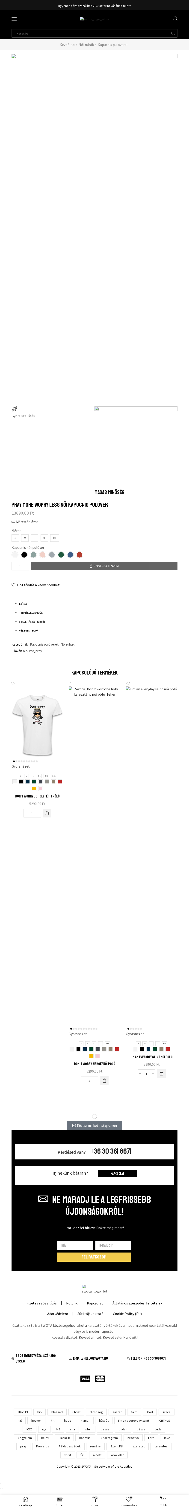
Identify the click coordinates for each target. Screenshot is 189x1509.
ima (31, 651)
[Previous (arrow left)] (0, 1488)
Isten (88, 1429)
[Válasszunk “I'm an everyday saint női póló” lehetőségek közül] (161, 1073)
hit (52, 1420)
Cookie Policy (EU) (127, 1313)
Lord (151, 1438)
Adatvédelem (57, 1313)
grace (166, 1412)
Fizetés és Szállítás (42, 1303)
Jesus (105, 1429)
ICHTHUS (164, 1420)
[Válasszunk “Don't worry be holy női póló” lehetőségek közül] (104, 1080)
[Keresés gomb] (173, 33)
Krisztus (133, 1438)
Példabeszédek (70, 1446)
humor (85, 1420)
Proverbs (42, 1446)
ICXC (29, 1429)
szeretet (139, 1446)
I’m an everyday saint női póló (152, 1057)
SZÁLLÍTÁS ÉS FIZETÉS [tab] (32, 621)
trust (67, 1455)
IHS (58, 1429)
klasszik (64, 1438)
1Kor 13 (23, 1412)
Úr (81, 1455)
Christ (76, 1412)
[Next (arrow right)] (2, 1488)
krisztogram (109, 1438)
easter (117, 1412)
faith (134, 1412)
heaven (36, 1420)
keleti (45, 1438)
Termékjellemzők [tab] (31, 612)
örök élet (117, 1455)
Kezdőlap (67, 44)
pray (38, 651)
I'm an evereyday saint (133, 1420)
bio (25, 651)
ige (44, 1429)
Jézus (141, 1429)
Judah (123, 1429)
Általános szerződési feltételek (137, 1303)
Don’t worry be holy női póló (94, 1064)
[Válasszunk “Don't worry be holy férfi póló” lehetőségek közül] (47, 813)
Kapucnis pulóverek (113, 44)
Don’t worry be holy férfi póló (37, 796)
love (167, 1438)
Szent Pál (116, 1446)
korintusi (85, 1438)
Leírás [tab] (23, 603)
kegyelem (25, 1438)
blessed (57, 1412)
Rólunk (71, 1303)
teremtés (161, 1446)
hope (67, 1420)
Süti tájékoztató (90, 1313)
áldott (97, 1455)
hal (20, 1420)
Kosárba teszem (106, 566)
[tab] (94, 603)
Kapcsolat (117, 1174)
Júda (158, 1429)
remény (95, 1446)
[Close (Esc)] (0, 1483)
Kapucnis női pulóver (28, 547)
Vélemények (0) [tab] (28, 630)
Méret (16, 530)
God (150, 1412)
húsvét (104, 1420)
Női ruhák (86, 44)
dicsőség (96, 1412)
